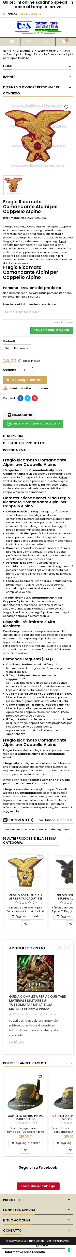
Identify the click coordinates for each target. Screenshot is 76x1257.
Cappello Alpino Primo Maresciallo (26, 1117)
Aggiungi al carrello (24, 380)
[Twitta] (28, 398)
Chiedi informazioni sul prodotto (33, 423)
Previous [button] (60, 947)
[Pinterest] (35, 398)
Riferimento (11, 218)
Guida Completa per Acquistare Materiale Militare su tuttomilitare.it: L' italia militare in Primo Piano (37, 1002)
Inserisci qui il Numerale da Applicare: (29, 304)
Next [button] (67, 947)
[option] (38, 1002)
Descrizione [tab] (13, 436)
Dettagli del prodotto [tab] (23, 443)
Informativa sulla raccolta (25, 1252)
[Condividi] (20, 398)
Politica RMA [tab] (14, 450)
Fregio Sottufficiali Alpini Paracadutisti (25, 897)
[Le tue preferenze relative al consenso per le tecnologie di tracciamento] (69, 1250)
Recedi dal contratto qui (38, 1186)
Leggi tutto (16, 1042)
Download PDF (19, 415)
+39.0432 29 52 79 (29, 14)
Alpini (49, 226)
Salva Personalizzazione (52, 330)
